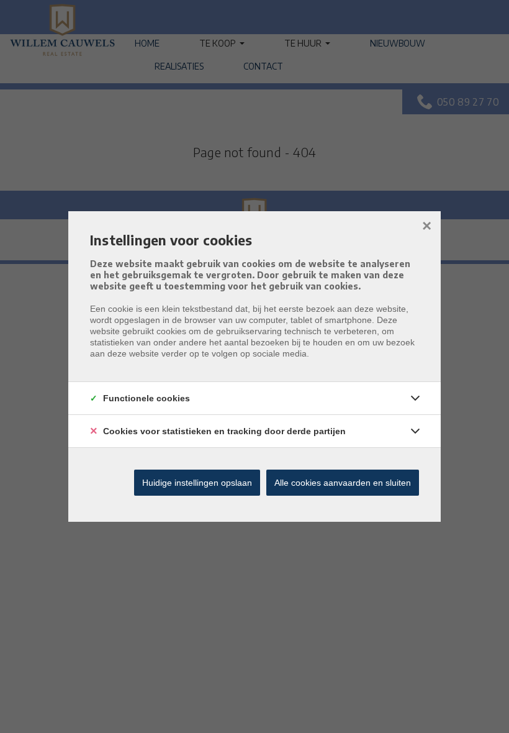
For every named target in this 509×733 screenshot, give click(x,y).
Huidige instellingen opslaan (197, 483)
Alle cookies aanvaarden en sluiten (342, 483)
